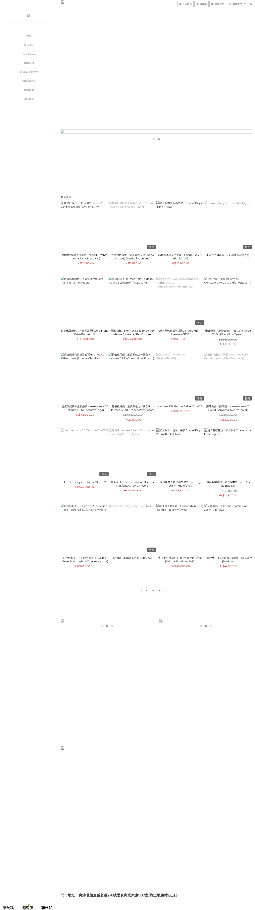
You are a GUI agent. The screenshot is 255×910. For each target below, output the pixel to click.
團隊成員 (29, 89)
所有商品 (28, 54)
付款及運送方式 (29, 72)
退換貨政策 (29, 80)
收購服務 (29, 63)
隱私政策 (29, 98)
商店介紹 (29, 45)
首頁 (28, 36)
